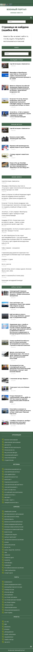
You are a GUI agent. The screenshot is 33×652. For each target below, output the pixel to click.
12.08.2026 (13, 80)
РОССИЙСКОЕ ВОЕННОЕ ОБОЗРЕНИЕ (14, 568)
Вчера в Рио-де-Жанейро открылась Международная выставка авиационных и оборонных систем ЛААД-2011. (19, 165)
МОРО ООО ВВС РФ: (9, 490)
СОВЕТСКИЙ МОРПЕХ (9, 570)
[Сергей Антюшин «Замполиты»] (5, 65)
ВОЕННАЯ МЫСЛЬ (9, 519)
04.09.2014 (13, 415)
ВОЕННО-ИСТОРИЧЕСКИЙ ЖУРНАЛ (13, 522)
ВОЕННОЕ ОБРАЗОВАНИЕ (11, 440)
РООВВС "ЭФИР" (8, 500)
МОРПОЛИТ (7, 479)
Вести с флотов (6, 264)
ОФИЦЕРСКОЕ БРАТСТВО (11, 502)
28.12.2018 (13, 390)
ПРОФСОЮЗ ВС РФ (9, 450)
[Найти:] (16, 21)
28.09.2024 (13, 309)
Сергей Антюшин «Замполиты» (20, 64)
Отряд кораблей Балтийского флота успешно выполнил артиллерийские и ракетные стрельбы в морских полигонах (20, 343)
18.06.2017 (13, 297)
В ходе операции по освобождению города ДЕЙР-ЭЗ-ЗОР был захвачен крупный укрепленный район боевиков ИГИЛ (20, 399)
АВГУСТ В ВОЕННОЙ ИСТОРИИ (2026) (13, 275)
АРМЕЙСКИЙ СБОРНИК (10, 511)
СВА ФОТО (7, 642)
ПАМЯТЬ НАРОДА (8, 639)
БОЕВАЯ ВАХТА (8, 582)
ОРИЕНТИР (7, 555)
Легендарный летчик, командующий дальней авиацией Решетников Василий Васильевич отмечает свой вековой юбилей (20, 368)
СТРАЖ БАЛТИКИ (8, 605)
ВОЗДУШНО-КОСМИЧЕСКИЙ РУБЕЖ (13, 529)
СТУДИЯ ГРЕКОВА (9, 460)
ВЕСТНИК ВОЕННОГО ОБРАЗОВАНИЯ (14, 514)
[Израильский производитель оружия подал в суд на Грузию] (5, 147)
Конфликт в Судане (7, 259)
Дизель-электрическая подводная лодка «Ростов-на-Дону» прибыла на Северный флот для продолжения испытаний (19, 355)
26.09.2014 (13, 347)
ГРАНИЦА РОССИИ (9, 589)
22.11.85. (6, 621)
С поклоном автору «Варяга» (19, 378)
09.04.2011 (13, 140)
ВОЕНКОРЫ (7, 627)
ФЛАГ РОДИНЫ (8, 612)
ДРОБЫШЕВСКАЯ (8, 632)
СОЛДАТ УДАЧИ (8, 573)
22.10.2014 (13, 319)
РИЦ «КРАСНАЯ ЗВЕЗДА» (10, 452)
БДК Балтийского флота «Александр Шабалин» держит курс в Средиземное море (20, 316)
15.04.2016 (13, 335)
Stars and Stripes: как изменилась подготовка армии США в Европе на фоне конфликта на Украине (20, 305)
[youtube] (14, 1)
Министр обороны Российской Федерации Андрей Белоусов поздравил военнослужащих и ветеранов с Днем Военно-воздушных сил (20, 89)
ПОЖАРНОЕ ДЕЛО (9, 557)
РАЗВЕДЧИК (7, 565)
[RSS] (21, 1)
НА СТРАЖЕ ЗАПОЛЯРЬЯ (10, 597)
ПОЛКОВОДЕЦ (8, 562)
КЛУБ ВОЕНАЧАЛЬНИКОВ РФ (12, 469)
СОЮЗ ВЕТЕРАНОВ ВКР (10, 487)
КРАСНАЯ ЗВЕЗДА (9, 592)
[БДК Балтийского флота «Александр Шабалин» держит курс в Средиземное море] (5, 316)
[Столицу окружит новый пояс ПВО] (5, 156)
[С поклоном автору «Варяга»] (5, 380)
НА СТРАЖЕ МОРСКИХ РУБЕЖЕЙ (12, 600)
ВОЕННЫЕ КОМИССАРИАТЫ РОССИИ (13, 527)
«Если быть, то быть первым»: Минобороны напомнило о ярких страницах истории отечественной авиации (20, 114)
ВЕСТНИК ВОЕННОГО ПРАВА (11, 516)
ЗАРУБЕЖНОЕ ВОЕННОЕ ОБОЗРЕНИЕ (14, 539)
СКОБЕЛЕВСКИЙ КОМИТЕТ (11, 455)
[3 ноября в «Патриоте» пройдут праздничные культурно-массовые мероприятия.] (5, 422)
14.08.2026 (13, 65)
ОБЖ (5, 552)
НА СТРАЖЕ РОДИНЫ (9, 602)
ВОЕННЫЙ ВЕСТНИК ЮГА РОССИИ (13, 587)
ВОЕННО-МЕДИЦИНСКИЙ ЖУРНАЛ (13, 524)
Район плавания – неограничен (11, 248)
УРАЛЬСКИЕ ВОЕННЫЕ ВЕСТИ (12, 610)
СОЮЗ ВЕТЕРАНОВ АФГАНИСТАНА (13, 484)
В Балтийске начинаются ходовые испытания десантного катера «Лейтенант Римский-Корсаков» (20, 411)
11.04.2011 (13, 149)
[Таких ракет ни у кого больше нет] (5, 389)
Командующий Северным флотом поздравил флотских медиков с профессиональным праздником (20, 293)
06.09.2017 (13, 404)
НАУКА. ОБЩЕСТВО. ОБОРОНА (12, 550)
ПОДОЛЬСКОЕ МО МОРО (11, 482)
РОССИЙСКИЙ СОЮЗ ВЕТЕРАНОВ (13, 492)
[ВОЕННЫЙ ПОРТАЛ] (16, 5)
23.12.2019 (13, 373)
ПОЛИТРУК (7, 560)
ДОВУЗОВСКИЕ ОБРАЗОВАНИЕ (12, 442)
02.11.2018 (13, 425)
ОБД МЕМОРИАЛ (8, 637)
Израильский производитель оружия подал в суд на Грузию (19, 146)
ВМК (5, 624)
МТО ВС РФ (7, 547)
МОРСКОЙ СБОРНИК (9, 545)
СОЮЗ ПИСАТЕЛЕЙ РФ (10, 457)
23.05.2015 (13, 360)
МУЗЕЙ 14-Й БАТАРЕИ (10, 634)
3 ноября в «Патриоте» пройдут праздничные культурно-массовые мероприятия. (20, 422)
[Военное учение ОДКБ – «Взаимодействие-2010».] (5, 138)
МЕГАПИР (6, 497)
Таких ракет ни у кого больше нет (19, 388)
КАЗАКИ (6, 542)
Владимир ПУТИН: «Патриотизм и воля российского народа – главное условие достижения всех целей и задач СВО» (13, 222)
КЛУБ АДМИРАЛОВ (9, 474)
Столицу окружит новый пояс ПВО (19, 155)
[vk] (11, 1)
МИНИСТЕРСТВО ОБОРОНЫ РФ (12, 447)
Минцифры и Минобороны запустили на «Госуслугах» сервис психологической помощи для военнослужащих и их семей (20, 76)
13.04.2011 (13, 169)
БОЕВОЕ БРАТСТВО (9, 495)
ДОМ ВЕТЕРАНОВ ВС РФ (10, 477)
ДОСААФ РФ (7, 445)
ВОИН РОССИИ (8, 532)
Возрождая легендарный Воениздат (12, 280)
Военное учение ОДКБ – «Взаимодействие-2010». (18, 137)
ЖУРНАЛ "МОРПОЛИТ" (10, 537)
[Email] (18, 1)
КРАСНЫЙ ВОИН (8, 595)
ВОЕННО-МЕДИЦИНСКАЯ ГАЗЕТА (12, 584)
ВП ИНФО (6, 629)
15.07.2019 (13, 380)
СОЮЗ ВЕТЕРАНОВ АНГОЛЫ (11, 472)
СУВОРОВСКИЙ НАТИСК (10, 607)
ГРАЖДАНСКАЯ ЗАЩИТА (10, 534)
